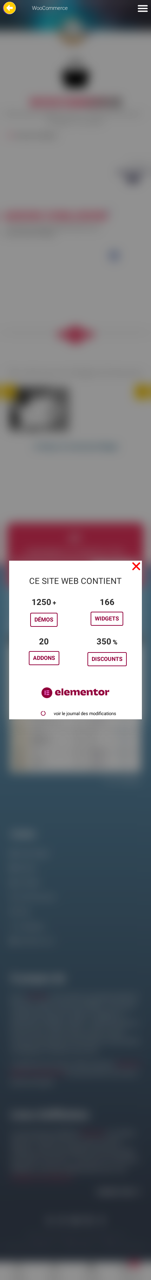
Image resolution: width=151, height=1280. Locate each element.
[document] (75, 640)
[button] (136, 566)
